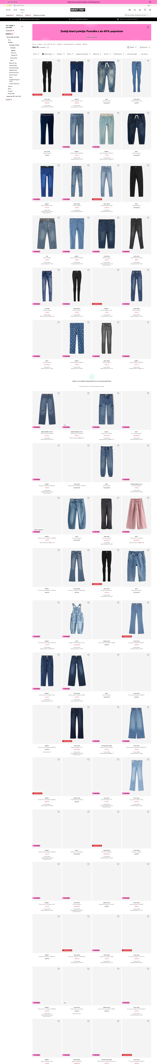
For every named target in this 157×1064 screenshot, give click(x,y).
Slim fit (85, 44)
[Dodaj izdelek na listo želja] (59, 61)
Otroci (22, 10)
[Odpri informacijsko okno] (150, 2)
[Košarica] (150, 10)
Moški (15, 10)
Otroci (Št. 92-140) (49, 44)
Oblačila (59, 44)
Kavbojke (78, 44)
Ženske (8, 10)
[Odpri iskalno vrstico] (125, 15)
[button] (132, 47)
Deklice (40, 44)
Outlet (10, 5)
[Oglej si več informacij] (47, 108)
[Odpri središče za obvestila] (140, 9)
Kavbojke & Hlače (69, 44)
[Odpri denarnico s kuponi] (130, 10)
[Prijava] (135, 10)
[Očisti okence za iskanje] (150, 15)
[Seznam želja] (145, 10)
